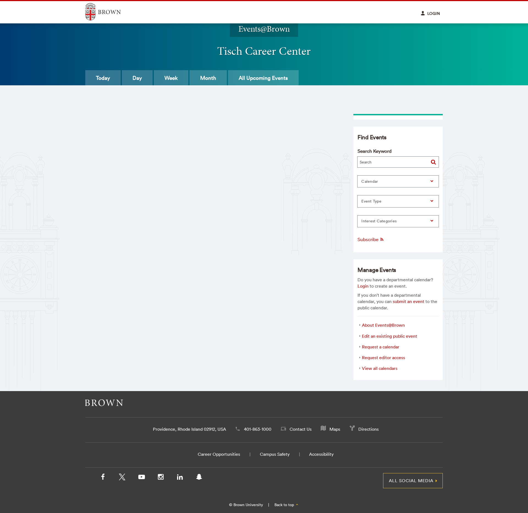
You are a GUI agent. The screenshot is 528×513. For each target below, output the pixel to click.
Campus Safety (275, 454)
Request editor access (383, 357)
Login (363, 286)
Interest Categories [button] (379, 221)
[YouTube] (141, 478)
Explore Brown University (109, 12)
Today (103, 78)
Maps (334, 429)
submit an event (408, 301)
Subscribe (369, 239)
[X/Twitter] (122, 478)
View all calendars (379, 368)
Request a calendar (380, 347)
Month (208, 78)
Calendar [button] (369, 181)
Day (137, 78)
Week (171, 78)
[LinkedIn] (180, 478)
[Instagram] (160, 478)
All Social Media (411, 480)
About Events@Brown (383, 325)
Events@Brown (264, 29)
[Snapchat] (199, 478)
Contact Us (301, 429)
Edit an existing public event (389, 336)
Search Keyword (375, 151)
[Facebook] (103, 478)
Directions (368, 429)
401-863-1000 (257, 429)
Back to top (284, 504)
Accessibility (321, 454)
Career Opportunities (219, 454)
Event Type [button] (371, 201)
